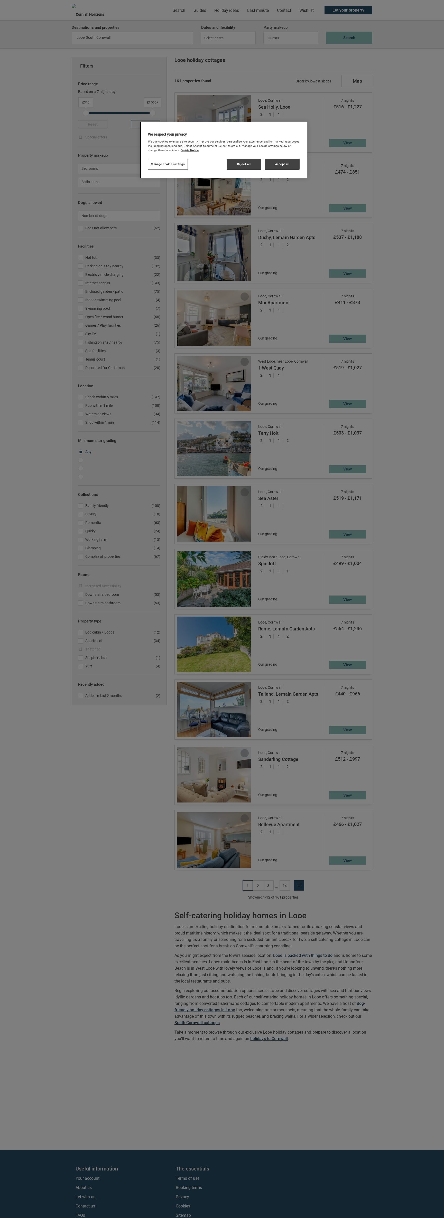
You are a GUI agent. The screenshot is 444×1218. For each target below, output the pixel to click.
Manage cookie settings (168, 164)
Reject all (244, 164)
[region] (223, 150)
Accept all (282, 164)
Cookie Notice (190, 150)
